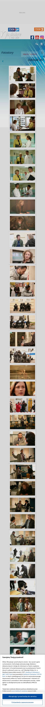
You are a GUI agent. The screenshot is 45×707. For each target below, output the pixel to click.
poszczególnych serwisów (19, 691)
